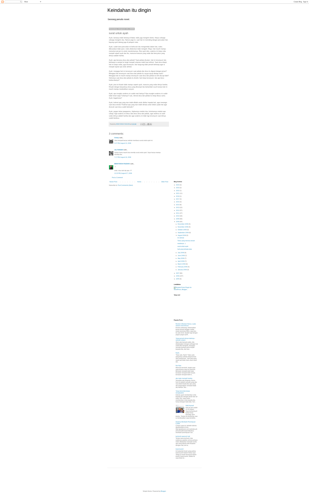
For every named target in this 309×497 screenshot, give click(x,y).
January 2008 (182, 270)
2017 (178, 199)
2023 (178, 188)
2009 (178, 219)
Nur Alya (178, 365)
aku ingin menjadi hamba (184, 378)
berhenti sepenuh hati (183, 436)
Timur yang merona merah (186, 241)
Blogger (163, 491)
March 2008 (182, 264)
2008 (178, 221)
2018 (178, 196)
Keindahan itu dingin (129, 10)
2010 (178, 216)
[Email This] (141, 124)
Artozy (116, 138)
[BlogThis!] (144, 124)
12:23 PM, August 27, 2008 (123, 173)
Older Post (164, 182)
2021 (178, 193)
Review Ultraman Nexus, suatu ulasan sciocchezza (186, 324)
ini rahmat (180, 238)
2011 (178, 213)
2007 (178, 273)
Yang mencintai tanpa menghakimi (183, 392)
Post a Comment (117, 177)
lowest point (179, 449)
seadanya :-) (181, 243)
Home (139, 182)
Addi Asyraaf (190, 405)
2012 (178, 210)
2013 (178, 207)
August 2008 (182, 235)
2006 (178, 276)
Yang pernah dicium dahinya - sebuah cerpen (185, 339)
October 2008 (182, 230)
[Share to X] (146, 124)
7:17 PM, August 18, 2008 (122, 157)
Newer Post (113, 182)
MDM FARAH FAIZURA (122, 164)
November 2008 (183, 227)
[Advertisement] (183, 64)
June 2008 (181, 255)
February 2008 (183, 267)
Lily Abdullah (118, 150)
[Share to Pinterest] (151, 124)
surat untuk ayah (182, 246)
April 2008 (181, 261)
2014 (178, 205)
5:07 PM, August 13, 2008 (122, 143)
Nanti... (178, 353)
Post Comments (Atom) (125, 185)
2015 (178, 202)
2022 (178, 190)
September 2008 (183, 232)
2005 (178, 279)
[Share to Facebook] (148, 124)
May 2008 (181, 258)
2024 (178, 185)
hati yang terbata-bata (184, 249)
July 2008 (181, 253)
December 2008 (183, 224)
